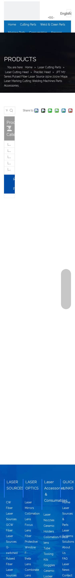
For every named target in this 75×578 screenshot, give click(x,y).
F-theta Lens (28, 558)
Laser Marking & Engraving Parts (11, 157)
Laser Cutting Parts (11, 144)
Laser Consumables (11, 163)
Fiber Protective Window (31, 541)
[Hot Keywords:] (70, 13)
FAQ (65, 558)
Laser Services (11, 169)
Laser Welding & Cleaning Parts (11, 151)
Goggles (49, 565)
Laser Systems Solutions (68, 536)
